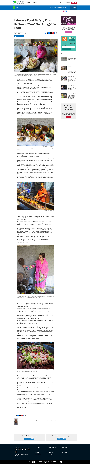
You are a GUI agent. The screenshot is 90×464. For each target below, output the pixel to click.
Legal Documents (38, 454)
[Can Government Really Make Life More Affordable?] (64, 87)
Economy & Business (71, 85)
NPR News (19, 411)
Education (70, 66)
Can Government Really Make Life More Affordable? (72, 88)
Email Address (64, 45)
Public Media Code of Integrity (61, 436)
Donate (74, 2)
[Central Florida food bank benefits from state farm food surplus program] (64, 95)
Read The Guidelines (29, 438)
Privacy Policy (51, 452)
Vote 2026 (19, 10)
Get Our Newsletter (66, 2)
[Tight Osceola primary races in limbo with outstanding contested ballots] (64, 78)
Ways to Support (45, 10)
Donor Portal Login (65, 447)
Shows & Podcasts (26, 10)
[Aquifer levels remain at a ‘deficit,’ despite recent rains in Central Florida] (64, 59)
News (14, 10)
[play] (14, 7)
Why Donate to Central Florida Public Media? (68, 107)
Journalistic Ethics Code (29, 436)
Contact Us (37, 452)
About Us (59, 10)
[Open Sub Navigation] (15, 10)
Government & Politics (72, 76)
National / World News (28, 411)
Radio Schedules (37, 447)
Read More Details (62, 438)
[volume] (17, 7)
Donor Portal (71, 10)
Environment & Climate (72, 57)
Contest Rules (51, 454)
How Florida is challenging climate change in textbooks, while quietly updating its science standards (72, 70)
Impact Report (64, 452)
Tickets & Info (68, 32)
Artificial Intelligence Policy (53, 447)
